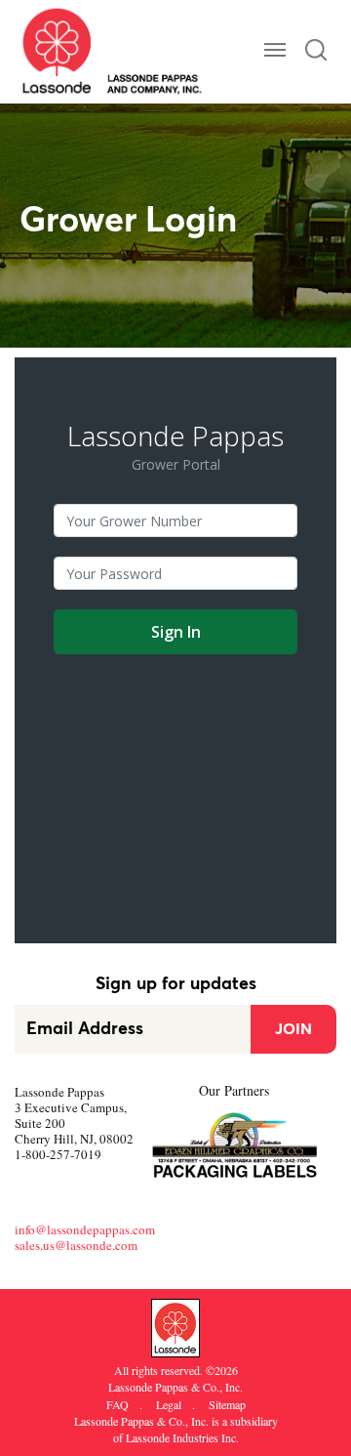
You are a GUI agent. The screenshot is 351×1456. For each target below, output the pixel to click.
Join (293, 1029)
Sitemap (227, 1404)
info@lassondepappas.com (85, 1229)
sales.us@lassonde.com (76, 1245)
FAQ (119, 1404)
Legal (170, 1404)
